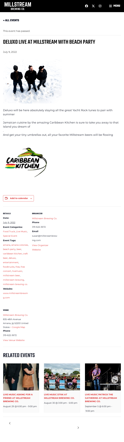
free (18, 266)
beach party (9, 249)
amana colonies (19, 245)
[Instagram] (100, 6)
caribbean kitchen (12, 253)
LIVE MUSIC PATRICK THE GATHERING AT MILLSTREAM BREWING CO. (101, 398)
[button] (115, 6)
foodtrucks (9, 266)
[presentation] (21, 376)
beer (19, 249)
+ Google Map (17, 327)
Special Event (10, 235)
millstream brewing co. (15, 284)
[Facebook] (86, 6)
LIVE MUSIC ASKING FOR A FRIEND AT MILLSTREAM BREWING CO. (18, 398)
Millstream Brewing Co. (44, 218)
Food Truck (9, 231)
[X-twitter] (93, 6)
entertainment (10, 262)
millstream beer (11, 275)
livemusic (17, 271)
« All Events (11, 20)
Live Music (21, 231)
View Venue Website (13, 340)
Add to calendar (19, 198)
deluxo (12, 258)
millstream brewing (13, 279)
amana (6, 245)
